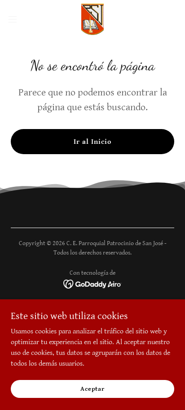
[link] (92, 19)
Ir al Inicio (92, 142)
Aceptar (92, 388)
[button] (17, 19)
